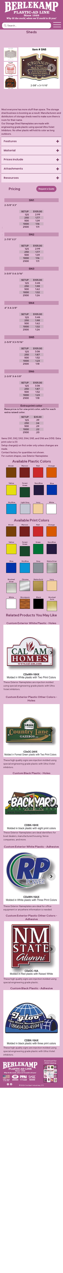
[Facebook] (11, 1084)
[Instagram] (8, 1084)
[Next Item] (52, 68)
